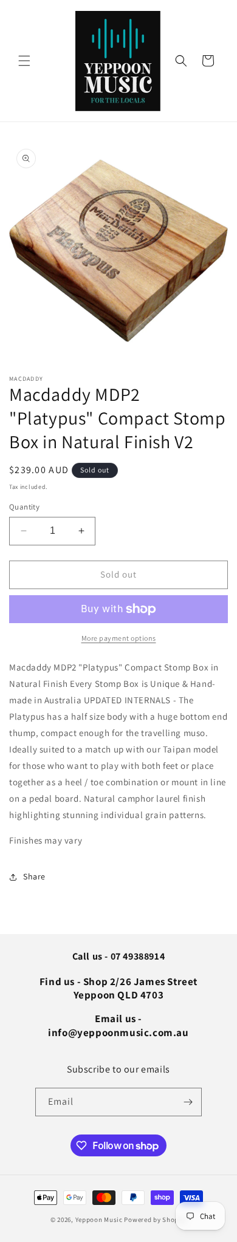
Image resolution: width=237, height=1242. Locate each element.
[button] (24, 60)
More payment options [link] (118, 638)
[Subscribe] (187, 1102)
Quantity (24, 507)
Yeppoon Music (99, 1219)
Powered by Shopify (155, 1219)
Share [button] (34, 876)
